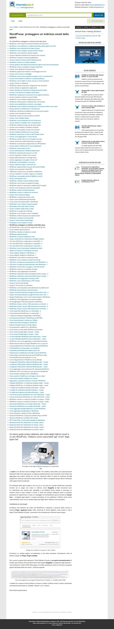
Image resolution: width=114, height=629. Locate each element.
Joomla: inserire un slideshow (18, 83)
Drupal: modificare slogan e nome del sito (22, 164)
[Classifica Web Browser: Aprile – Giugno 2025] (78, 128)
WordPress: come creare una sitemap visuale (23, 257)
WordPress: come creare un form (19, 148)
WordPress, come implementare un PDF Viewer (24, 281)
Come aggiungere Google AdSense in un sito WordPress (27, 409)
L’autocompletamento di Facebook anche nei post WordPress (28, 346)
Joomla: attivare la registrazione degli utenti (23, 88)
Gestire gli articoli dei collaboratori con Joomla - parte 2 (26, 427)
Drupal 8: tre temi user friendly (18, 283)
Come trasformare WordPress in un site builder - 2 (25, 311)
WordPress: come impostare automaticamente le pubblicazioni (29, 288)
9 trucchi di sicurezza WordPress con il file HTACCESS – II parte (29, 395)
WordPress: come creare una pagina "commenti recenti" (27, 267)
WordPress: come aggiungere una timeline (22, 271)
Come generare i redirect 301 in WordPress (23, 327)
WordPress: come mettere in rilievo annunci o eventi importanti (29, 81)
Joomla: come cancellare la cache (20, 113)
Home (13, 21)
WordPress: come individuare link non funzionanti (25, 120)
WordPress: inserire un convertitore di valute (23, 269)
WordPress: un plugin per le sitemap (20, 211)
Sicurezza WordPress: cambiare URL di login (23, 418)
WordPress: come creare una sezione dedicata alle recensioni (29, 44)
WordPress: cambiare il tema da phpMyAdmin (23, 58)
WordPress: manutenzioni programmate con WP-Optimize (27, 144)
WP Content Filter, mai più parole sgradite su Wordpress (27, 420)
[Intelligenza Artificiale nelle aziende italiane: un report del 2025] (78, 77)
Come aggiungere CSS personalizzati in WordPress (25, 302)
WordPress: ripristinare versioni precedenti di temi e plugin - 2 (28, 274)
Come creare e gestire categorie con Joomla (23, 378)
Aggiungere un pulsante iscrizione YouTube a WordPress (27, 381)
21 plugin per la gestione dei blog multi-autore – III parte (26, 388)
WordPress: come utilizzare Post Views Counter (24, 48)
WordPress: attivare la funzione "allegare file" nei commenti (28, 85)
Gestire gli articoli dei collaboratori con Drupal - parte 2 (26, 422)
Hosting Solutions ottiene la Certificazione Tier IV (90, 181)
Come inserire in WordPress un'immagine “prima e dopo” (27, 376)
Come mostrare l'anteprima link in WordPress (23, 374)
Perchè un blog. (80, 38)
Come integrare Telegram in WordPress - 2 (22, 253)
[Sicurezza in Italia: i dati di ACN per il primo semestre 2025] (78, 108)
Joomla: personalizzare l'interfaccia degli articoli (24, 151)
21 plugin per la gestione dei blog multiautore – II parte (26, 390)
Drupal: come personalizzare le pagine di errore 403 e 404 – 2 (28, 292)
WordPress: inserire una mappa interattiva (22, 62)
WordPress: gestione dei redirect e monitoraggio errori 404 (27, 72)
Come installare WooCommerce (19, 230)
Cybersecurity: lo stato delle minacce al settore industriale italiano (93, 142)
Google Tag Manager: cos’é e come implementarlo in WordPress (29, 297)
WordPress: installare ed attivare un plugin (22, 232)
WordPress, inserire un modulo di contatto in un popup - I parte (29, 402)
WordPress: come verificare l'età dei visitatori (23, 53)
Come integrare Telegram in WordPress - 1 (22, 255)
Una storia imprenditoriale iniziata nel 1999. (88, 36)
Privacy (54, 625)
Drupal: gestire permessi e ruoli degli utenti (22, 158)
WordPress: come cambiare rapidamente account (25, 99)
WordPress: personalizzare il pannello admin (23, 290)
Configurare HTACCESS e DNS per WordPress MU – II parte (28, 364)
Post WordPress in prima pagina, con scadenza (24, 348)
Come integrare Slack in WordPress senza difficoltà (25, 360)
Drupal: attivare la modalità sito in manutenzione (24, 109)
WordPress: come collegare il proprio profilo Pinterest (26, 51)
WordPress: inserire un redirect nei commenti (23, 192)
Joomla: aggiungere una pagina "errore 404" (23, 160)
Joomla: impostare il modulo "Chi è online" (22, 155)
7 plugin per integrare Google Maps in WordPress (25, 316)
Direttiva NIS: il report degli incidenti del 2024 (93, 91)
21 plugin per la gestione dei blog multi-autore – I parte (26, 392)
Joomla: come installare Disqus (19, 118)
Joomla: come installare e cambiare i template (23, 127)
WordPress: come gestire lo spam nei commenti (24, 130)
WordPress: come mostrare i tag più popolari (23, 204)
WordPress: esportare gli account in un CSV (23, 153)
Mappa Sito (59, 625)
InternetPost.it (21, 4)
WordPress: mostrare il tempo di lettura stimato (24, 181)
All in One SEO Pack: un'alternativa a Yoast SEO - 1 (25, 246)
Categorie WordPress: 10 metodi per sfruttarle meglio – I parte (28, 385)
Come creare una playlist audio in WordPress (23, 202)
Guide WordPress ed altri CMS (29, 27)
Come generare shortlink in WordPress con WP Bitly (25, 318)
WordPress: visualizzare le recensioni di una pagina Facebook (29, 95)
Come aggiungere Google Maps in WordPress (24, 411)
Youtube (93, 27)
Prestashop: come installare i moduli (20, 223)
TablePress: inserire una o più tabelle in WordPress (25, 171)
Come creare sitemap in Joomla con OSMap (23, 320)
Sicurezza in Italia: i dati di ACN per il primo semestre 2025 (93, 107)
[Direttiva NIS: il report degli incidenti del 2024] (78, 93)
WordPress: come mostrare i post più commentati (24, 260)
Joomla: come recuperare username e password (24, 188)
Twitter (86, 27)
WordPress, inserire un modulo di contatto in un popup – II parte (29, 399)
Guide (20, 21)
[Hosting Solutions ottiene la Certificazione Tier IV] (78, 182)
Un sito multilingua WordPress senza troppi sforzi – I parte (27, 339)
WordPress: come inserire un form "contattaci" (23, 213)
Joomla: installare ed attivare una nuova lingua (24, 132)
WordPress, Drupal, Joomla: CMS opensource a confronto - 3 (28, 304)
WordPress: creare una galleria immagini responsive (25, 67)
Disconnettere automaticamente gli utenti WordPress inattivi (28, 355)
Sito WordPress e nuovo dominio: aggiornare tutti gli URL (27, 227)
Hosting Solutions (45, 621)
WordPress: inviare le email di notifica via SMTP (24, 116)
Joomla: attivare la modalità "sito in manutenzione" (25, 123)
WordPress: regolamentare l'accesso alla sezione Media (27, 167)
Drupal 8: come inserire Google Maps (21, 220)
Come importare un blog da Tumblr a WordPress (24, 413)
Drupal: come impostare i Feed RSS (20, 169)
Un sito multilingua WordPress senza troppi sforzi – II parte (27, 336)
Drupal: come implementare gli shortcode (22, 199)
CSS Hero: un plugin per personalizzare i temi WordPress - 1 (28, 264)
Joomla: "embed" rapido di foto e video (21, 209)
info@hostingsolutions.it (96, 7)
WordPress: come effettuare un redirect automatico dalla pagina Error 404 (32, 46)
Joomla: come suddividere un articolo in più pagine (25, 104)
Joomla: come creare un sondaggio (20, 74)
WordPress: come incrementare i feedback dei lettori (25, 248)
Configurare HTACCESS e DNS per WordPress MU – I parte (28, 367)
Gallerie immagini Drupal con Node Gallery (23, 325)
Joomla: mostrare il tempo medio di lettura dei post (25, 60)
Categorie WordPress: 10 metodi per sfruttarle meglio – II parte (29, 383)
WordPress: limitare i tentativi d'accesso (21, 190)
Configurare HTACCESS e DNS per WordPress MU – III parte (28, 362)
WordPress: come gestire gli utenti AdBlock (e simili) (25, 176)
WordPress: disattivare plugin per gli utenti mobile (25, 125)
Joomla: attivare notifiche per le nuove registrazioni (25, 146)
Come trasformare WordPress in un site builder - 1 (25, 313)
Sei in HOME (13, 27)
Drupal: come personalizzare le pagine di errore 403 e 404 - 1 (28, 295)
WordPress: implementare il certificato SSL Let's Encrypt (27, 102)
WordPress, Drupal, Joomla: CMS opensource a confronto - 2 (28, 306)
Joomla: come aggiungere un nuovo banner (23, 137)
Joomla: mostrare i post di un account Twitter (23, 97)
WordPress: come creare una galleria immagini (24, 183)
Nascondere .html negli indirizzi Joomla (21, 206)
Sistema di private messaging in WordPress (23, 323)
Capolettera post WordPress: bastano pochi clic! (24, 350)
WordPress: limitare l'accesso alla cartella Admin (24, 216)
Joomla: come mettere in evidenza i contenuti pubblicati (26, 78)
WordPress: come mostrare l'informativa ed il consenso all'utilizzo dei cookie (33, 106)
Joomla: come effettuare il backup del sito (22, 69)
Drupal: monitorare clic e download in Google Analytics (26, 239)
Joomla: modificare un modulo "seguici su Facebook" (26, 174)
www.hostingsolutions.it (97, 5)
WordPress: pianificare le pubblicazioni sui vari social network (28, 111)
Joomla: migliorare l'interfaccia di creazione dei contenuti (27, 55)
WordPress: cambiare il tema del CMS (21, 218)
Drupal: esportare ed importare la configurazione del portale (28, 90)
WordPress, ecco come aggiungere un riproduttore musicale (28, 341)
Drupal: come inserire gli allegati (19, 195)
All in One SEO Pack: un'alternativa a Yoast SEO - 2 (25, 244)
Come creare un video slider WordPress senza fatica (26, 329)
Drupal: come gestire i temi (17, 178)
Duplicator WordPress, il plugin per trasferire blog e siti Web (28, 415)
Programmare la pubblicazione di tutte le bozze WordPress (27, 353)
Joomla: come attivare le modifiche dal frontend (24, 92)
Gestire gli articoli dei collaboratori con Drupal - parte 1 (26, 425)
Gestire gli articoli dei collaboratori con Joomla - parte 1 (26, 429)
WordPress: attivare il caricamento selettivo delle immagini (27, 185)
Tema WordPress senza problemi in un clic (22, 357)
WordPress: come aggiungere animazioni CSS (24, 278)
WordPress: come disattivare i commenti (22, 162)
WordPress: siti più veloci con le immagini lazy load (25, 139)
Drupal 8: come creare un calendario (20, 285)
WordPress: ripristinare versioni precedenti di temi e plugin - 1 (28, 276)
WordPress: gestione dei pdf (18, 234)
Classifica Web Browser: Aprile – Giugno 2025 (92, 126)
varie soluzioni (37, 485)
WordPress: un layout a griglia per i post (22, 237)
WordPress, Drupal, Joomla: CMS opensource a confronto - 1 (28, 309)
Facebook (78, 27)
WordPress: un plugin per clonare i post (21, 197)
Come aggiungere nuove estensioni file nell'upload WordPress (29, 369)
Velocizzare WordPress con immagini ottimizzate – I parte (27, 406)
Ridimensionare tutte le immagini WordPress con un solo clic (28, 343)
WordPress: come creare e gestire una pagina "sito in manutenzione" (31, 76)
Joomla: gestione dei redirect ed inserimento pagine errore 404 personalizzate (34, 65)
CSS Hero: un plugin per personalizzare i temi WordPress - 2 (28, 262)
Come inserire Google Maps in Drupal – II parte (24, 332)
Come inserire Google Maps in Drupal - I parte (23, 334)
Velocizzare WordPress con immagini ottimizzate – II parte (27, 404)
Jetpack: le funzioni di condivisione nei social (23, 250)
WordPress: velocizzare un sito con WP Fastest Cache (26, 134)
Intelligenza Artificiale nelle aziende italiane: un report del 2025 (92, 75)
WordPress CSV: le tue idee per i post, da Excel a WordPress (28, 371)
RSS (101, 27)
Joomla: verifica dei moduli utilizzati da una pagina (25, 141)
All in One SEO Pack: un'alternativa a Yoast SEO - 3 (25, 241)
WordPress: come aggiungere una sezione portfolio (25, 299)
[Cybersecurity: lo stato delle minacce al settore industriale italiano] (78, 144)
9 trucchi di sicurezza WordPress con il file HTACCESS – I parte (29, 397)
